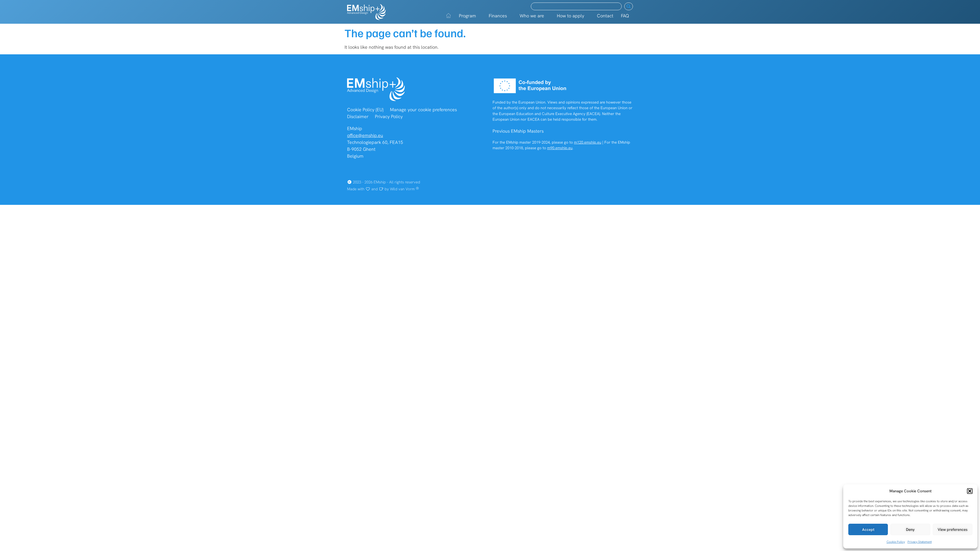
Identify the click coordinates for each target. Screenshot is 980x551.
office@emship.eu (365, 135)
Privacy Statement (920, 542)
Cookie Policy (896, 542)
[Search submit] (628, 6)
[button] (969, 491)
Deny (910, 529)
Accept (868, 529)
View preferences (952, 529)
